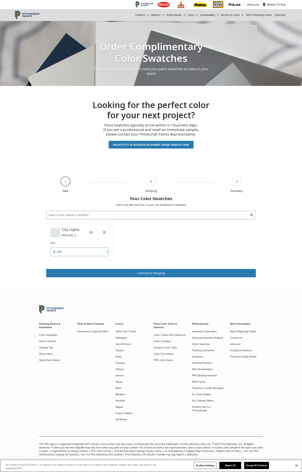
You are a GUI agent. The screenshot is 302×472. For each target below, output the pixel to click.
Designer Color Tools (165, 347)
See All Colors (123, 344)
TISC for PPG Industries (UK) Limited (101, 454)
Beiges (119, 406)
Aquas (119, 381)
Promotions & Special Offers (93, 331)
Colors (191, 15)
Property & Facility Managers (208, 388)
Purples (120, 350)
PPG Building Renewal (204, 375)
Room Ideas (46, 353)
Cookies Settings (205, 465)
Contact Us (236, 337)
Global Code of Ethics (228, 451)
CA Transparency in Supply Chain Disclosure (188, 451)
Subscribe (280, 15)
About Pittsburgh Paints (243, 331)
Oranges (120, 362)
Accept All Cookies (256, 465)
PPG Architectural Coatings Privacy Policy (137, 451)
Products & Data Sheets (243, 356)
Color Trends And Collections (170, 335)
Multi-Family (199, 381)
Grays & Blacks (124, 413)
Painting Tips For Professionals (201, 408)
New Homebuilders (202, 369)
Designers (197, 356)
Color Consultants (164, 353)
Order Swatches (201, 344)
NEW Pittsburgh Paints (259, 15)
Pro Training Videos (203, 400)
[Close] (296, 465)
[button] (142, 15)
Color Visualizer (162, 341)
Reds (118, 356)
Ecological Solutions (241, 350)
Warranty (192, 454)
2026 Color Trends (126, 331)
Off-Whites (121, 419)
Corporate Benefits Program (207, 337)
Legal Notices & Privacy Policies (70, 451)
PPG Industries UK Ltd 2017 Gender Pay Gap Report (154, 454)
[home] (27, 15)
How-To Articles (47, 341)
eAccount (235, 344)
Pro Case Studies (201, 394)
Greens (120, 375)
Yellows (120, 369)
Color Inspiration (48, 335)
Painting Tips (46, 347)
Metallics (120, 394)
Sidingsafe (121, 337)
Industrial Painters (202, 362)
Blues (119, 388)
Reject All (230, 465)
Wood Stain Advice (49, 360)
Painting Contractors (203, 350)
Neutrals (120, 400)
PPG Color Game (163, 360)
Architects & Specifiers (204, 331)
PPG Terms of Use (101, 451)
